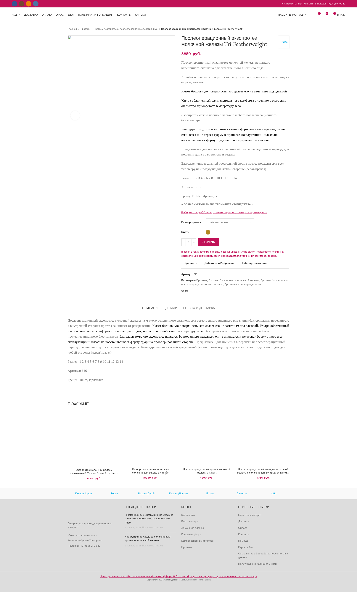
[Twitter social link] (196, 290)
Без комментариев (152, 527)
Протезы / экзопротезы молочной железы (234, 280)
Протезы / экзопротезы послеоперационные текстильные (126, 29)
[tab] (151, 306)
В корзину (208, 242)
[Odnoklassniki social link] (28, 4)
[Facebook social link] (14, 4)
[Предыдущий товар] (280, 29)
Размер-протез (191, 222)
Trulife (283, 42)
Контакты (243, 534)
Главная (72, 29)
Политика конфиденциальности (257, 563)
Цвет (184, 232)
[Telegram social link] (209, 290)
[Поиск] (311, 15)
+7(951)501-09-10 (336, 3)
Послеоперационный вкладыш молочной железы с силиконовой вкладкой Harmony (263, 471)
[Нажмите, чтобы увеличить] (75, 115)
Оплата (242, 528)
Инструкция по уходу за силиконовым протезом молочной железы (148, 538)
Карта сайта (245, 547)
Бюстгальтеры (189, 521)
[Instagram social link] (21, 4)
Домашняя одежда (192, 528)
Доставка (243, 521)
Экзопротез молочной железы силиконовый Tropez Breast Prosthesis (94, 472)
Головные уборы (191, 534)
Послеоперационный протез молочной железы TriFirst (207, 471)
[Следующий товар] (287, 29)
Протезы (86, 29)
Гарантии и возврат (249, 515)
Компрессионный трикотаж (197, 540)
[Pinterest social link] (201, 290)
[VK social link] (35, 4)
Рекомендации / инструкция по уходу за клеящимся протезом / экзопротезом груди (149, 518)
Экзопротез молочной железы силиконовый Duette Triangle (150, 471)
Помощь (243, 540)
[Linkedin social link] (205, 290)
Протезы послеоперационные (242, 284)
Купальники (188, 515)
